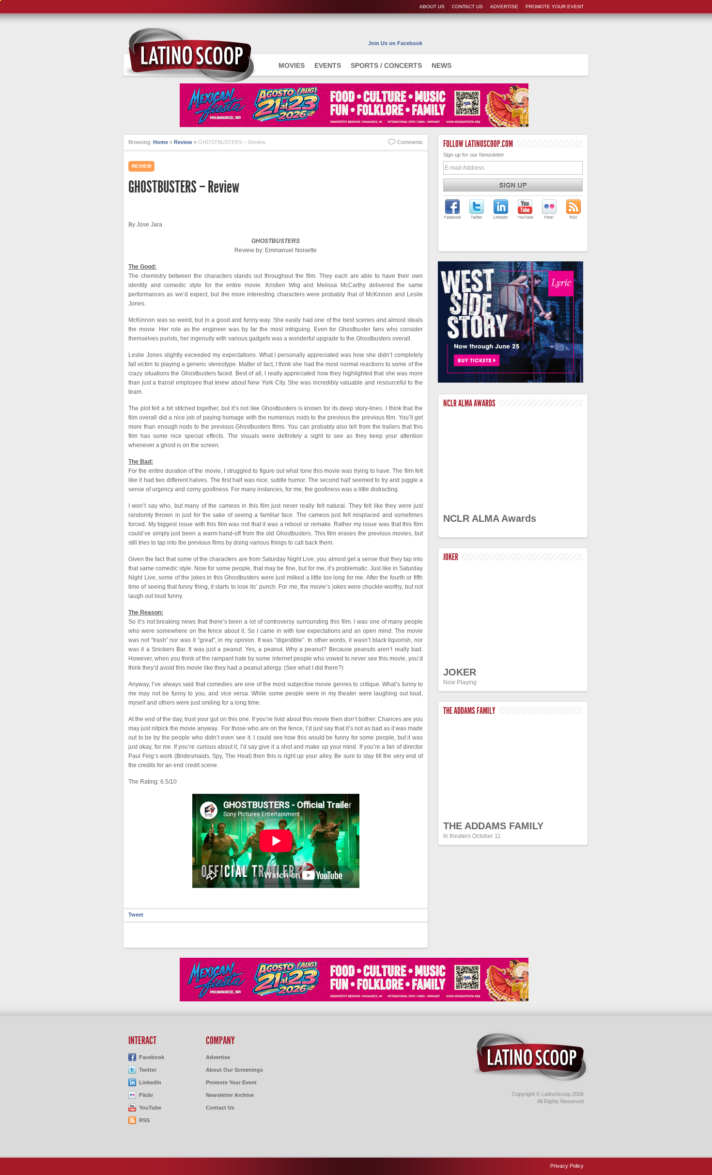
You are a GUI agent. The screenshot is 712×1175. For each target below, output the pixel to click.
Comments (410, 142)
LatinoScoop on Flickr (549, 209)
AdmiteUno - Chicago (190, 55)
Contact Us (467, 6)
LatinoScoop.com (530, 1057)
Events (327, 65)
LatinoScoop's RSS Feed (573, 209)
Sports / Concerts (386, 65)
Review (183, 142)
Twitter (147, 1070)
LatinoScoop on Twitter (476, 209)
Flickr (146, 1095)
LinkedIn (150, 1082)
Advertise (504, 6)
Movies (292, 65)
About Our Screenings (234, 1070)
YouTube (150, 1108)
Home (160, 142)
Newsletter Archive (230, 1095)
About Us (432, 6)
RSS (144, 1120)
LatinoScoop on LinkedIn (501, 209)
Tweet (135, 914)
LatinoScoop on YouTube (525, 209)
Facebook (151, 1057)
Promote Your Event (555, 6)
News (441, 65)
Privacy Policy (567, 1166)
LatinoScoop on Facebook (452, 209)
